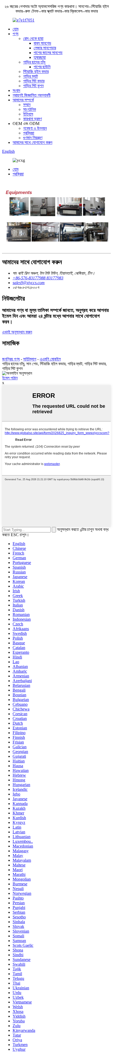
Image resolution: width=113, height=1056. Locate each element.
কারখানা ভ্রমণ (32, 119)
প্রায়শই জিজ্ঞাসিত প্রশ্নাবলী (31, 95)
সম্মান (26, 104)
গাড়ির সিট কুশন (33, 85)
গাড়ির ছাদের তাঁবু (34, 62)
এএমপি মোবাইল (50, 359)
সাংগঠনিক (29, 109)
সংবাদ (16, 90)
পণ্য (15, 34)
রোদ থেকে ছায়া (33, 38)
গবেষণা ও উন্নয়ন (35, 128)
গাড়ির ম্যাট (30, 76)
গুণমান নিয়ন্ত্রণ (32, 137)
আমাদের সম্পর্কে (23, 100)
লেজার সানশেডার (45, 48)
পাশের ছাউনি (42, 67)
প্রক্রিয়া (28, 133)
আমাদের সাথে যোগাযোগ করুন (32, 142)
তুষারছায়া (40, 57)
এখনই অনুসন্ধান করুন (17, 332)
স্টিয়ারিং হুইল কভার (36, 71)
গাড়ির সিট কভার (33, 81)
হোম (15, 29)
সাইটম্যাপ (29, 359)
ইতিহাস (28, 114)
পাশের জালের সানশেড (48, 52)
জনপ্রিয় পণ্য (11, 359)
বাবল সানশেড (42, 43)
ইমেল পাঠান (10, 378)
